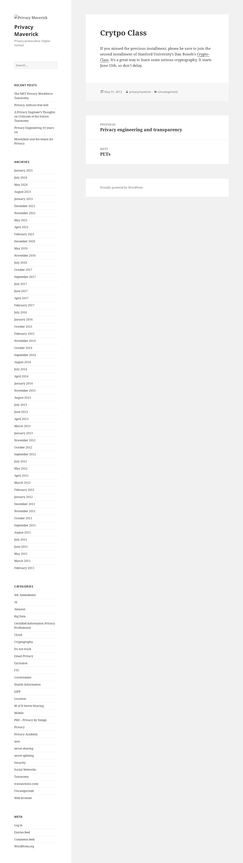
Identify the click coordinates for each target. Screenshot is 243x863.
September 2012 (25, 454)
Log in (18, 825)
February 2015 (24, 334)
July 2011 (20, 540)
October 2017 (23, 270)
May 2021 (21, 220)
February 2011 (24, 568)
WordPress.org (24, 846)
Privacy (19, 727)
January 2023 (23, 199)
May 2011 (21, 554)
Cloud (18, 635)
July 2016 (20, 312)
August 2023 (22, 192)
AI (15, 602)
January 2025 (23, 170)
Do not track (22, 649)
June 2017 (21, 291)
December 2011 (24, 504)
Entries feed (22, 832)
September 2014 (25, 355)
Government (22, 677)
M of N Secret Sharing (29, 706)
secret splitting (24, 756)
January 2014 (23, 383)
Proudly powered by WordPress (121, 187)
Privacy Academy (26, 734)
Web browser (23, 798)
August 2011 (22, 532)
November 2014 (25, 341)
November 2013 (25, 391)
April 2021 (21, 227)
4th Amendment (25, 595)
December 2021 (24, 206)
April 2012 (21, 476)
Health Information (27, 684)
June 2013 (21, 412)
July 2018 (20, 263)
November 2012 (25, 440)
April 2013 (21, 419)
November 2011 (25, 511)
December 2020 (24, 241)
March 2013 (22, 426)
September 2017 (25, 277)
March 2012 (22, 483)
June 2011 (21, 547)
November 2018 (25, 255)
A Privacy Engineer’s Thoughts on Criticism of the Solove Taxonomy (34, 116)
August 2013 (22, 398)
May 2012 (21, 468)
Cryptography (23, 642)
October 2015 (23, 327)
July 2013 (20, 405)
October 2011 (23, 518)
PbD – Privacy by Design (30, 720)
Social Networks (25, 770)
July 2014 (20, 369)
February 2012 (24, 490)
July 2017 (20, 284)
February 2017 (24, 305)
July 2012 (20, 461)
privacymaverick (140, 92)
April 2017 (21, 298)
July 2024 (20, 178)
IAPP (17, 692)
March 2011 (22, 561)
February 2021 (24, 234)
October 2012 (23, 447)
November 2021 (25, 213)
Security (20, 763)
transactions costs (26, 784)
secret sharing (23, 748)
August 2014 (22, 362)
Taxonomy (21, 777)
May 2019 (21, 248)
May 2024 (21, 185)
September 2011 (25, 525)
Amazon (19, 609)
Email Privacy (23, 656)
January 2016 (23, 319)
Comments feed (24, 839)
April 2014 (21, 376)
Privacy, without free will (31, 105)
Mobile (18, 713)
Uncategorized (24, 791)
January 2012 (23, 497)
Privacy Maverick (26, 30)
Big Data (20, 616)
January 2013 (23, 433)
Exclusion (21, 663)
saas (17, 741)
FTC (16, 670)
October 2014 (23, 348)
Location (20, 699)
